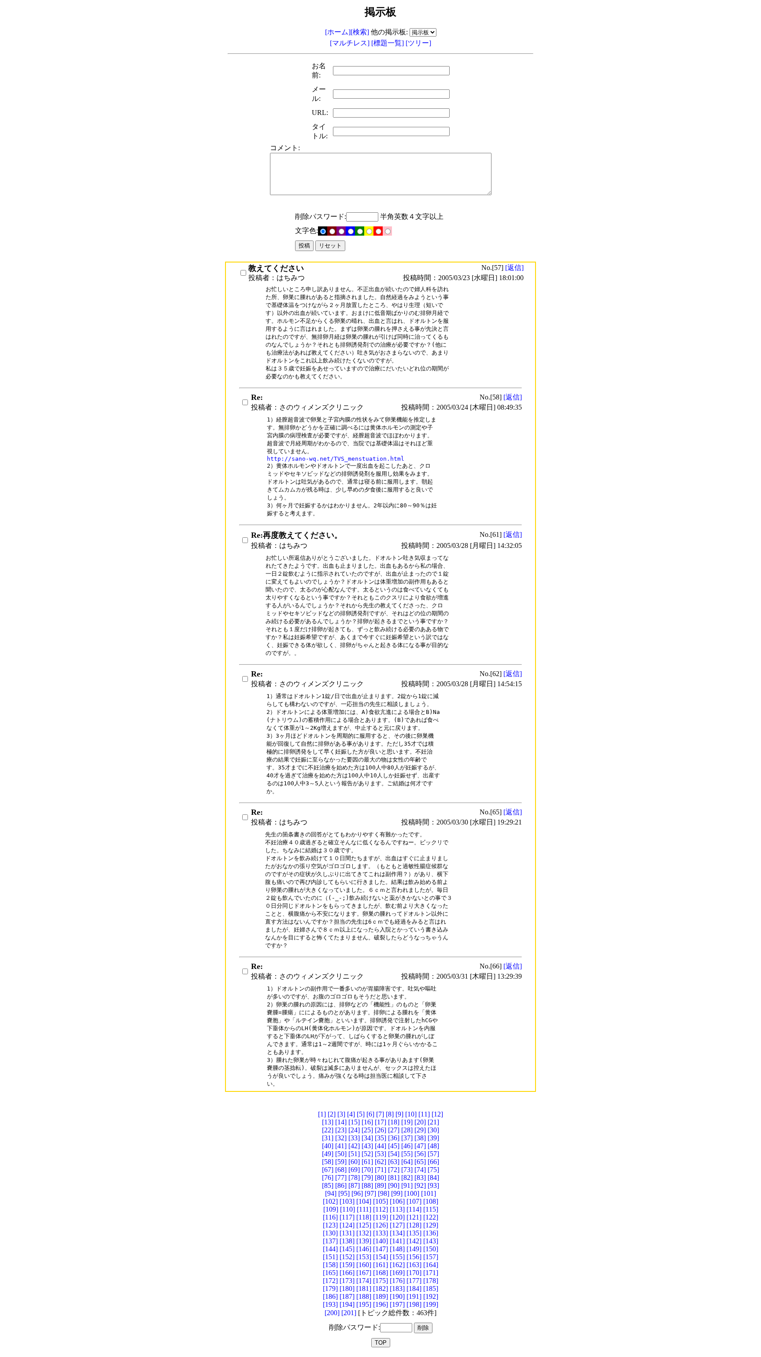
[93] (433, 1185)
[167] (363, 1272)
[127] (397, 1225)
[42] (354, 1146)
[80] (380, 1177)
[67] (327, 1169)
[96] (357, 1193)
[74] (420, 1169)
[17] (380, 1122)
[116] (330, 1217)
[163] (413, 1264)
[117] (347, 1217)
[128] (413, 1225)
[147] (380, 1249)
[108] (430, 1201)
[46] (407, 1146)
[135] (413, 1233)
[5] (361, 1114)
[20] (420, 1122)
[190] (397, 1296)
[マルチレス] (350, 43)
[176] (397, 1280)
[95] (344, 1193)
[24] (354, 1130)
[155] (397, 1257)
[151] (330, 1257)
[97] (370, 1193)
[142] (413, 1241)
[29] (420, 1130)
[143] (430, 1241)
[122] (430, 1217)
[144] (330, 1249)
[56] (420, 1153)
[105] (380, 1201)
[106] (397, 1201)
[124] (347, 1225)
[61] (367, 1161)
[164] (430, 1264)
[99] (397, 1193)
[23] (341, 1130)
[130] (330, 1233)
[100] (411, 1193)
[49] (327, 1153)
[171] (430, 1272)
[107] (413, 1201)
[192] (430, 1296)
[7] (380, 1114)
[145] (347, 1249)
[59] (341, 1161)
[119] (380, 1217)
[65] (420, 1161)
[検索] (360, 32)
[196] (380, 1304)
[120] (397, 1217)
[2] (332, 1114)
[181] (363, 1288)
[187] (347, 1296)
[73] (407, 1169)
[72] (393, 1169)
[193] (330, 1304)
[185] (430, 1288)
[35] (380, 1138)
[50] (341, 1153)
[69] (354, 1169)
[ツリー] (418, 43)
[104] (363, 1201)
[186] (330, 1296)
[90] (393, 1185)
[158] (330, 1264)
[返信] (514, 267)
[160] (363, 1264)
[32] (341, 1138)
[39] (433, 1138)
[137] (330, 1241)
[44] (380, 1146)
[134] (397, 1233)
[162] (397, 1264)
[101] (428, 1193)
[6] (370, 1114)
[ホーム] (338, 32)
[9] (399, 1114)
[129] (430, 1225)
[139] (363, 1241)
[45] (393, 1146)
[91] (407, 1185)
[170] (413, 1272)
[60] (354, 1161)
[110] (347, 1209)
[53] (380, 1153)
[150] (430, 1249)
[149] (413, 1249)
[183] (397, 1288)
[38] (420, 1138)
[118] (363, 1217)
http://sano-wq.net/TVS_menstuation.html (335, 458)
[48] (433, 1146)
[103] (347, 1201)
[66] (433, 1161)
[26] (380, 1130)
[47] (420, 1146)
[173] (347, 1280)
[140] (380, 1241)
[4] (351, 1114)
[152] (347, 1257)
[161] (380, 1264)
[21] (433, 1122)
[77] (341, 1177)
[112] (380, 1209)
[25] (367, 1130)
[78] (354, 1177)
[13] (327, 1122)
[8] (390, 1114)
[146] (363, 1249)
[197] (397, 1304)
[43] (367, 1146)
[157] (430, 1257)
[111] (364, 1209)
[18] (393, 1122)
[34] (367, 1138)
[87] (354, 1185)
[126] (380, 1225)
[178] (430, 1280)
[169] (397, 1272)
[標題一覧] (388, 43)
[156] (413, 1257)
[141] (397, 1241)
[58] (327, 1161)
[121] (413, 1217)
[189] (380, 1296)
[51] (354, 1153)
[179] (330, 1288)
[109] (330, 1209)
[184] (413, 1288)
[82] (407, 1177)
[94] (330, 1193)
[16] (367, 1122)
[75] (433, 1169)
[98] (383, 1193)
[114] (413, 1209)
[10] (411, 1114)
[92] (420, 1185)
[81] (393, 1177)
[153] (363, 1257)
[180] (347, 1288)
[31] (327, 1138)
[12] (437, 1114)
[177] (413, 1280)
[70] (367, 1169)
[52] (367, 1153)
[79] (367, 1177)
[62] (380, 1161)
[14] (341, 1122)
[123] (330, 1225)
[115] (430, 1209)
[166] (347, 1272)
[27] (393, 1130)
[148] (397, 1249)
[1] (322, 1114)
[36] (393, 1138)
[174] (363, 1280)
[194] (347, 1304)
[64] (407, 1161)
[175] (380, 1280)
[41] (341, 1146)
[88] (367, 1185)
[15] (354, 1122)
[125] (363, 1225)
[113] (397, 1209)
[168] (380, 1272)
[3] (341, 1114)
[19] (407, 1122)
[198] (413, 1304)
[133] (380, 1233)
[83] (420, 1177)
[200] (332, 1312)
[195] (363, 1304)
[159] (347, 1264)
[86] (341, 1185)
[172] (330, 1280)
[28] (407, 1130)
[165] (330, 1272)
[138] (347, 1241)
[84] (433, 1177)
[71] (380, 1169)
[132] (363, 1233)
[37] (407, 1138)
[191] (413, 1296)
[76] (327, 1177)
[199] (430, 1304)
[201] (348, 1312)
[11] (424, 1114)
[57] (433, 1153)
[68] (341, 1169)
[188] (363, 1296)
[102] (330, 1201)
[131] (347, 1233)
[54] (393, 1153)
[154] (380, 1257)
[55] (407, 1153)
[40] (327, 1146)
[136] (430, 1233)
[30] (433, 1130)
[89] (380, 1185)
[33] (354, 1138)
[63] (393, 1161)
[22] (327, 1130)
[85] (327, 1185)
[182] (380, 1288)
